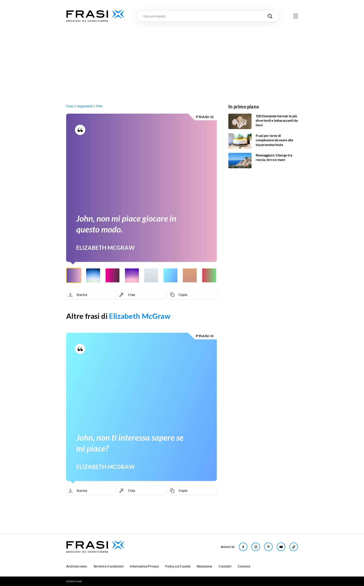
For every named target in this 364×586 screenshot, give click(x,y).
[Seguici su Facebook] (243, 547)
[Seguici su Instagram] (256, 547)
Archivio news (76, 566)
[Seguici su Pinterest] (268, 547)
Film (99, 106)
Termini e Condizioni (108, 566)
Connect (244, 566)
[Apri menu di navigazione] (295, 16)
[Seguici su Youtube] (281, 547)
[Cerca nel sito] (270, 16)
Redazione (204, 566)
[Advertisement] (182, 54)
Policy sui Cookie (177, 566)
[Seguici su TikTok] (293, 547)
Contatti (225, 566)
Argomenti (85, 106)
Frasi (70, 106)
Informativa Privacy (144, 566)
